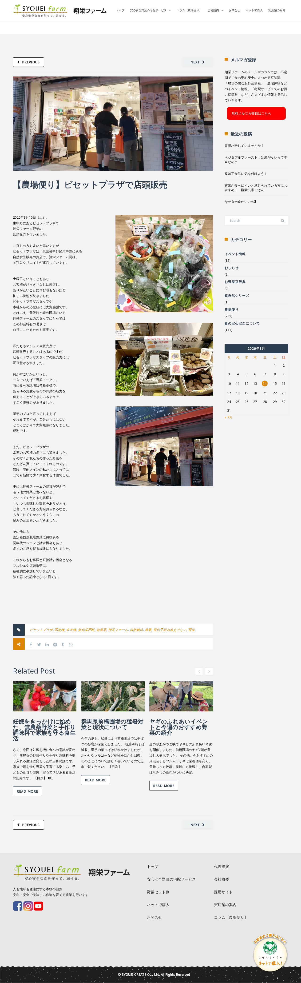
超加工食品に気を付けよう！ (246, 173)
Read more (27, 791)
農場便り (232, 309)
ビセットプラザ (41, 629)
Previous (31, 62)
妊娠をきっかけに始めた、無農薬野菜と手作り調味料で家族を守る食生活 (44, 729)
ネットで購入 (254, 10)
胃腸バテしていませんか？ (244, 145)
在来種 (71, 629)
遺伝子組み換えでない (169, 629)
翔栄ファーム (118, 629)
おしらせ (232, 267)
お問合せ (234, 10)
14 (264, 383)
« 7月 (229, 417)
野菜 (191, 629)
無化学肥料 (86, 629)
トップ (120, 10)
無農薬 (101, 629)
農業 (148, 629)
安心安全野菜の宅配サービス (148, 10)
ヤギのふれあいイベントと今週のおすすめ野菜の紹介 (178, 726)
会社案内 (213, 10)
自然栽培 (136, 629)
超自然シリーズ (237, 295)
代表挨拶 (221, 866)
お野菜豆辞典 (235, 281)
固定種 (59, 629)
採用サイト (223, 892)
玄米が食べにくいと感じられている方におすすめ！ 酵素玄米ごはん (256, 187)
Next (195, 62)
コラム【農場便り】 (189, 10)
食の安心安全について (242, 323)
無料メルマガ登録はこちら (251, 113)
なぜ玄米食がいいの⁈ (240, 201)
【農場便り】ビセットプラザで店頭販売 (90, 184)
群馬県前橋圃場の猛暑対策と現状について (112, 724)
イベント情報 (235, 254)
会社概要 (221, 879)
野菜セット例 (158, 892)
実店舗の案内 (276, 10)
